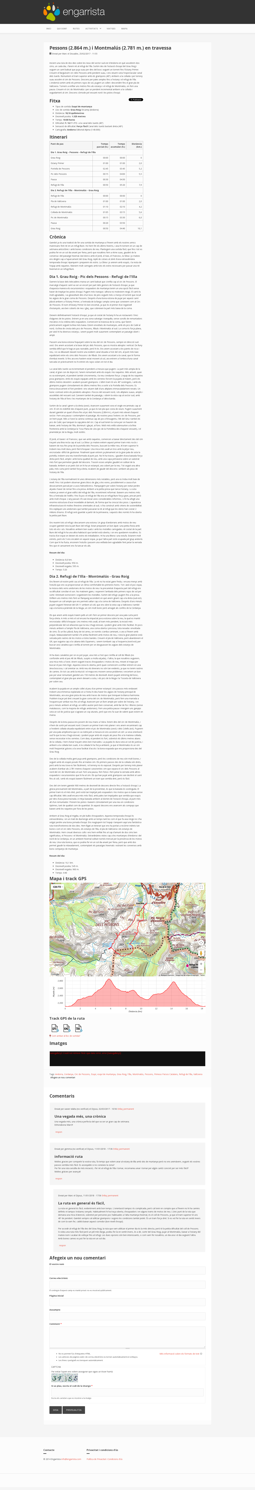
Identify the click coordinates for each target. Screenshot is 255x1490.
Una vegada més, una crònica (80, 1116)
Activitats (90, 28)
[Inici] (74, 11)
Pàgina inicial (56, 1295)
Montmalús (138, 1074)
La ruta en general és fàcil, (81, 1203)
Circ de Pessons (82, 1074)
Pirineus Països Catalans (166, 1074)
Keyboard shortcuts (167, 975)
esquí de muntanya (106, 1074)
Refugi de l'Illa (185, 1074)
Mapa (124, 28)
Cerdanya (68, 1074)
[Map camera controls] (201, 943)
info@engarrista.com (71, 1459)
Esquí (93, 1074)
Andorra (59, 1074)
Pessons (149, 1074)
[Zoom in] (201, 964)
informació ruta (68, 1156)
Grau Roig (121, 1074)
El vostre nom (56, 1264)
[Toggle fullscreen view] (201, 887)
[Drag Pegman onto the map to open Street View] (201, 953)
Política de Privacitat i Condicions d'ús (104, 1459)
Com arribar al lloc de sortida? (66, 1035)
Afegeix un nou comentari (62, 1077)
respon (58, 1131)
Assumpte (54, 1309)
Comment (55, 1323)
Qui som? (62, 28)
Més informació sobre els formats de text (179, 1353)
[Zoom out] (201, 970)
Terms (202, 975)
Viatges (111, 28)
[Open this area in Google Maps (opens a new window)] (55, 974)
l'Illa (129, 1074)
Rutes (76, 28)
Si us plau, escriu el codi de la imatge (72, 1385)
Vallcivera (197, 1074)
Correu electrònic (58, 1278)
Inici (48, 28)
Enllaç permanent (125, 1108)
